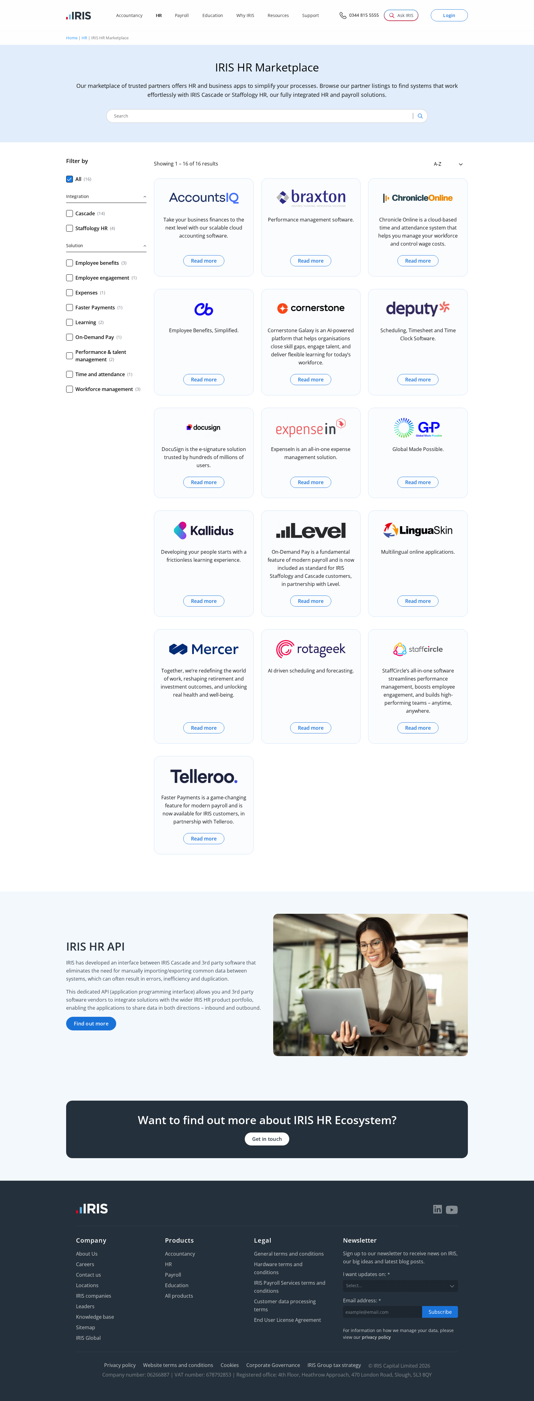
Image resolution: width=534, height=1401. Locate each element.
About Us (87, 1253)
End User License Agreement (287, 1320)
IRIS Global (88, 1337)
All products (179, 1295)
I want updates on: (366, 1274)
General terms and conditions (289, 1253)
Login (449, 15)
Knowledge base (95, 1316)
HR (84, 38)
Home (72, 38)
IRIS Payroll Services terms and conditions (289, 1286)
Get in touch (267, 1139)
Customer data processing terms (285, 1305)
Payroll (173, 1274)
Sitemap (85, 1327)
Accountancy (180, 1253)
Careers (85, 1264)
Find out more (91, 1023)
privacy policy (376, 1337)
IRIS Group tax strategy (334, 1365)
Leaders (85, 1306)
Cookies (230, 1365)
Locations (87, 1285)
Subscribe (440, 1312)
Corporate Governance (273, 1365)
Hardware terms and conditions (278, 1268)
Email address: (362, 1300)
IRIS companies (93, 1295)
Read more (204, 260)
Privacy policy (120, 1365)
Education (177, 1285)
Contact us (88, 1274)
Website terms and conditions (178, 1365)
